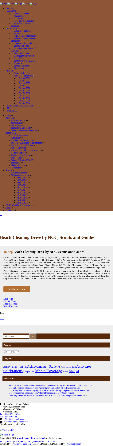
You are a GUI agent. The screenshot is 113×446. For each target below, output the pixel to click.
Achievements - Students (43, 366)
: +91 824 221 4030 (11, 414)
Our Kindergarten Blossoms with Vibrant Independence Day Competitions (41, 393)
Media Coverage (48, 371)
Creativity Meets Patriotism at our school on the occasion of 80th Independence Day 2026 (48, 395)
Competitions (29, 371)
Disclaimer (50, 441)
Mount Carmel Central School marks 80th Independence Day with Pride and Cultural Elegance (50, 385)
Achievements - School (15, 366)
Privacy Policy (6, 441)
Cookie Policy (20, 441)
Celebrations (13, 371)
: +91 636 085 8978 (11, 417)
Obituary (65, 371)
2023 (2, 318)
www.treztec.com (73, 444)
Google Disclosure (36, 441)
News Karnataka (10, 306)
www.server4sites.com (21, 444)
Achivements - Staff (68, 367)
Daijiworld (8, 299)
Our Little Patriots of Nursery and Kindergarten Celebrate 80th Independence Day (44, 388)
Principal (74, 371)
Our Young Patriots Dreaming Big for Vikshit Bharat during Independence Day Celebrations (49, 390)
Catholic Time (9, 301)
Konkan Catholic (10, 304)
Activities (83, 366)
